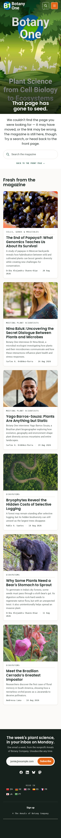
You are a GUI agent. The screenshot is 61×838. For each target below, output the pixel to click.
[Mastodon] (39, 772)
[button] (54, 5)
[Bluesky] (33, 772)
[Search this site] (45, 5)
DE (20, 789)
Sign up (30, 807)
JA (11, 794)
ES (37, 789)
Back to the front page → (30, 163)
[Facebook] (21, 772)
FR (46, 789)
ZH (11, 789)
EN (29, 789)
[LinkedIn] (27, 772)
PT (19, 794)
